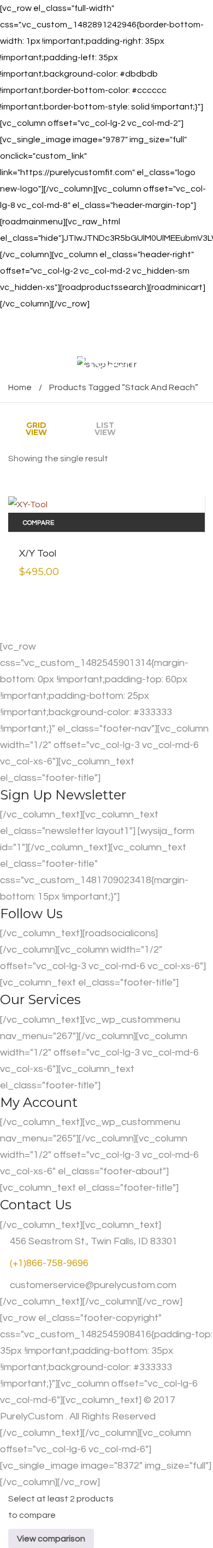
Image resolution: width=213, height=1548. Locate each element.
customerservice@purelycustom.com (92, 1285)
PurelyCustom (31, 1416)
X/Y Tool (37, 553)
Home (20, 387)
